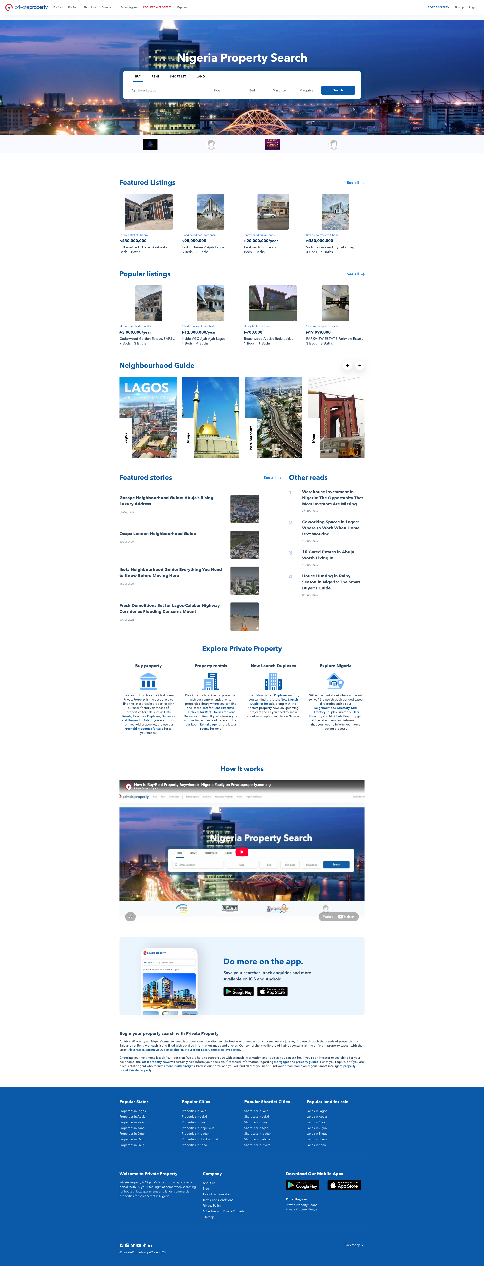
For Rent (73, 7)
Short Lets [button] (90, 7)
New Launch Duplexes (271, 695)
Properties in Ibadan (195, 1134)
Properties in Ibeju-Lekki (198, 1128)
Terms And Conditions (218, 1200)
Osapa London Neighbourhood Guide (157, 534)
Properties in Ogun (132, 1134)
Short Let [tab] (178, 76)
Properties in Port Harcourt (200, 1139)
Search (338, 90)
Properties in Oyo (131, 1139)
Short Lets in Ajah (256, 1128)
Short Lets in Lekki (256, 1117)
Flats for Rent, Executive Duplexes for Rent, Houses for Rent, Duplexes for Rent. (209, 712)
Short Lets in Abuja (257, 1139)
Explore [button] (182, 7)
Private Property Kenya (301, 1209)
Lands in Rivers (317, 1139)
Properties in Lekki (194, 1117)
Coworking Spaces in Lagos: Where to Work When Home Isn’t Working (331, 528)
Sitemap (208, 1217)
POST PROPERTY (438, 7)
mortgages (281, 1062)
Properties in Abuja (132, 1117)
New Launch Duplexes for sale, (274, 702)
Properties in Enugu (132, 1145)
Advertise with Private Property (224, 1211)
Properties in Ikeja (194, 1111)
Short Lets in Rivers (257, 1145)
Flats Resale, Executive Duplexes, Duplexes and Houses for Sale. (148, 716)
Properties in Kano (132, 1128)
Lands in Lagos (317, 1111)
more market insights (180, 1066)
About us (209, 1183)
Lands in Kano (316, 1145)
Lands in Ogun (317, 1128)
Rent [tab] (155, 76)
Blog (206, 1189)
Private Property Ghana (301, 1205)
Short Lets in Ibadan (257, 1134)
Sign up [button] (459, 7)
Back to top (352, 1245)
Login (472, 7)
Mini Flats (335, 716)
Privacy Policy (212, 1206)
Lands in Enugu (317, 1134)
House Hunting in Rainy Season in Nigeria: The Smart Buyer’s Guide (331, 582)
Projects (106, 7)
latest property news (155, 1062)
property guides (307, 1062)
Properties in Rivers (132, 1122)
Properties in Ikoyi (194, 1122)
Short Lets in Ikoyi (256, 1122)
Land (201, 76)
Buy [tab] (138, 76)
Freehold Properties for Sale (144, 729)
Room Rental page (204, 724)
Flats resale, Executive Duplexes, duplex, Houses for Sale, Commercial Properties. (184, 1050)
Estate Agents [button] (129, 7)
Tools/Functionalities (217, 1194)
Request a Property (157, 7)
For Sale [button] (58, 7)
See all (353, 182)
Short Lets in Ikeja (256, 1111)
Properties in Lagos (132, 1111)
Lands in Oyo (316, 1122)
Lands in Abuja (317, 1117)
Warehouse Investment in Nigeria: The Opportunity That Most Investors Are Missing (332, 498)
